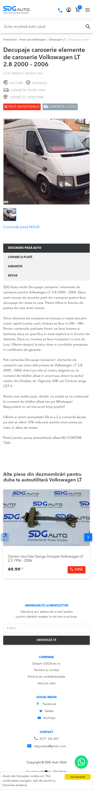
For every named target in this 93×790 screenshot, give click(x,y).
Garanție (15, 266)
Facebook (49, 704)
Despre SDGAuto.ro (46, 663)
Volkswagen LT (57, 40)
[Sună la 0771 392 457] (60, 10)
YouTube (49, 718)
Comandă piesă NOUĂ (21, 227)
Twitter (49, 711)
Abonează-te (47, 640)
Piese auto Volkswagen (32, 40)
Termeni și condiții (46, 670)
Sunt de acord (78, 776)
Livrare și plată (20, 257)
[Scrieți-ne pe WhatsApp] (81, 762)
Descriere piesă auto (24, 248)
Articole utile (47, 683)
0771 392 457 (49, 739)
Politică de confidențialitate (46, 676)
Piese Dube (10, 40)
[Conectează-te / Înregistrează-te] (68, 10)
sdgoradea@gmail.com (50, 746)
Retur (13, 275)
